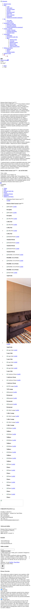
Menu (8, 38)
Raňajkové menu (14, 42)
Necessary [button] (3, 588)
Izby (5, 19)
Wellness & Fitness (8, 48)
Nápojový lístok (13, 45)
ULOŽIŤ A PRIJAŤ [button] (5, 607)
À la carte (12, 41)
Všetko (5, 188)
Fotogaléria (9, 16)
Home (5, 65)
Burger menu (13, 43)
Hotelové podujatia (11, 24)
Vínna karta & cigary (15, 46)
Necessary (4, 589)
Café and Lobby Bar (8, 191)
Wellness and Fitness (8, 196)
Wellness (9, 49)
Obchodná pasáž (11, 12)
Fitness (8, 50)
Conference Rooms (8, 194)
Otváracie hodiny (11, 9)
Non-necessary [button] (4, 598)
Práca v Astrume (10, 15)
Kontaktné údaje (10, 32)
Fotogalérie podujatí (11, 26)
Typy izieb (9, 20)
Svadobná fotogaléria (12, 31)
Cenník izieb (10, 21)
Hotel (5, 5)
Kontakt (8, 10)
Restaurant (6, 195)
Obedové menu (7, 4)
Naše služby (9, 8)
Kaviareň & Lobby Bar (12, 37)
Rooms (5, 192)
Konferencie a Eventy (9, 23)
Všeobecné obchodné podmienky (14, 17)
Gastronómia (7, 34)
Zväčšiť (8, 200)
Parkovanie (9, 13)
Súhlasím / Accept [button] (5, 562)
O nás (8, 6)
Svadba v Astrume (8, 28)
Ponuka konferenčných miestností (15, 27)
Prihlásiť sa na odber (5, 551)
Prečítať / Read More (14, 562)
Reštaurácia (9, 35)
